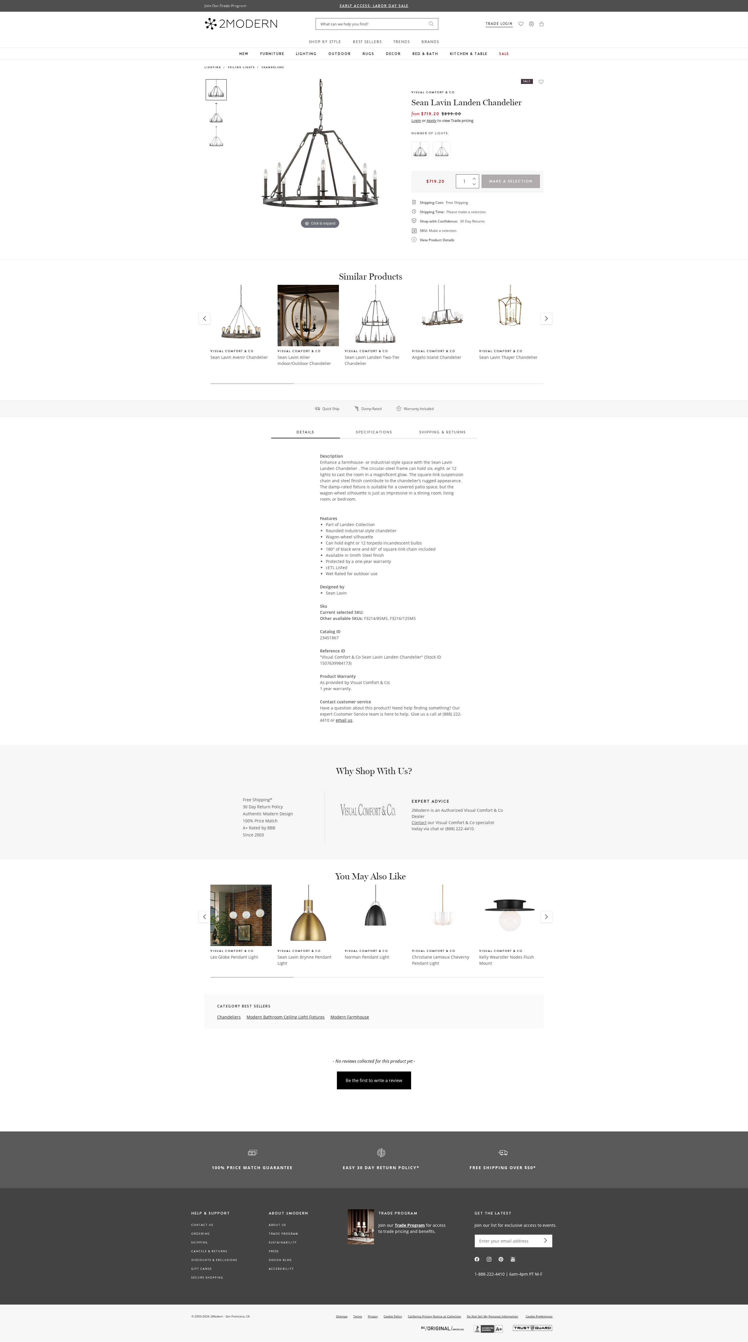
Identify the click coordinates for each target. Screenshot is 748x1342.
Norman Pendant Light (367, 957)
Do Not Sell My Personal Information (492, 1316)
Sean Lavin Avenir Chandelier (239, 357)
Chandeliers (273, 67)
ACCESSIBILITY (281, 1269)
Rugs (368, 53)
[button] (541, 24)
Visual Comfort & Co (433, 92)
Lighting (306, 53)
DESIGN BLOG (280, 1260)
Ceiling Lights (241, 67)
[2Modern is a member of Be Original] (443, 1328)
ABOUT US (277, 1225)
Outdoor (339, 53)
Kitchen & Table (468, 53)
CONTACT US (202, 1225)
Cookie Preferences (539, 1316)
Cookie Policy (393, 1316)
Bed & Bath (425, 53)
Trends (402, 41)
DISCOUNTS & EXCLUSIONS (214, 1260)
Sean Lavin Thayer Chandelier (508, 357)
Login (416, 120)
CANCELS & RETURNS (209, 1251)
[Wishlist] (521, 24)
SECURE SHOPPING (207, 1277)
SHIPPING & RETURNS (442, 432)
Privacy (373, 1316)
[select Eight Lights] (420, 150)
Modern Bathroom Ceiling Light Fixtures (286, 1017)
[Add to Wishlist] (541, 81)
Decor (393, 53)
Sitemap (341, 1316)
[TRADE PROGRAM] (399, 1228)
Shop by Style (325, 41)
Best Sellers (367, 41)
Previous (236, 154)
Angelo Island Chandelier (436, 357)
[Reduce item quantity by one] (475, 185)
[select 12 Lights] (442, 150)
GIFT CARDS (201, 1269)
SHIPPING (199, 1242)
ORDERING (200, 1234)
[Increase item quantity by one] (475, 177)
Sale (504, 53)
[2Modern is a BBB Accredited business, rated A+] (489, 1331)
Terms (357, 1316)
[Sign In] (531, 24)
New (244, 53)
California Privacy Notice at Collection (434, 1316)
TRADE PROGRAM (283, 1234)
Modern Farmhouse (349, 1017)
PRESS (274, 1251)
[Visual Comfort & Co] (369, 811)
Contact (419, 822)
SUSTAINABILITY (283, 1242)
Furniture (272, 53)
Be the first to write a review (374, 1080)
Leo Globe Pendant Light (234, 957)
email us (344, 720)
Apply (432, 120)
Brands (430, 41)
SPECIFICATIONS (374, 432)
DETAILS (305, 432)
